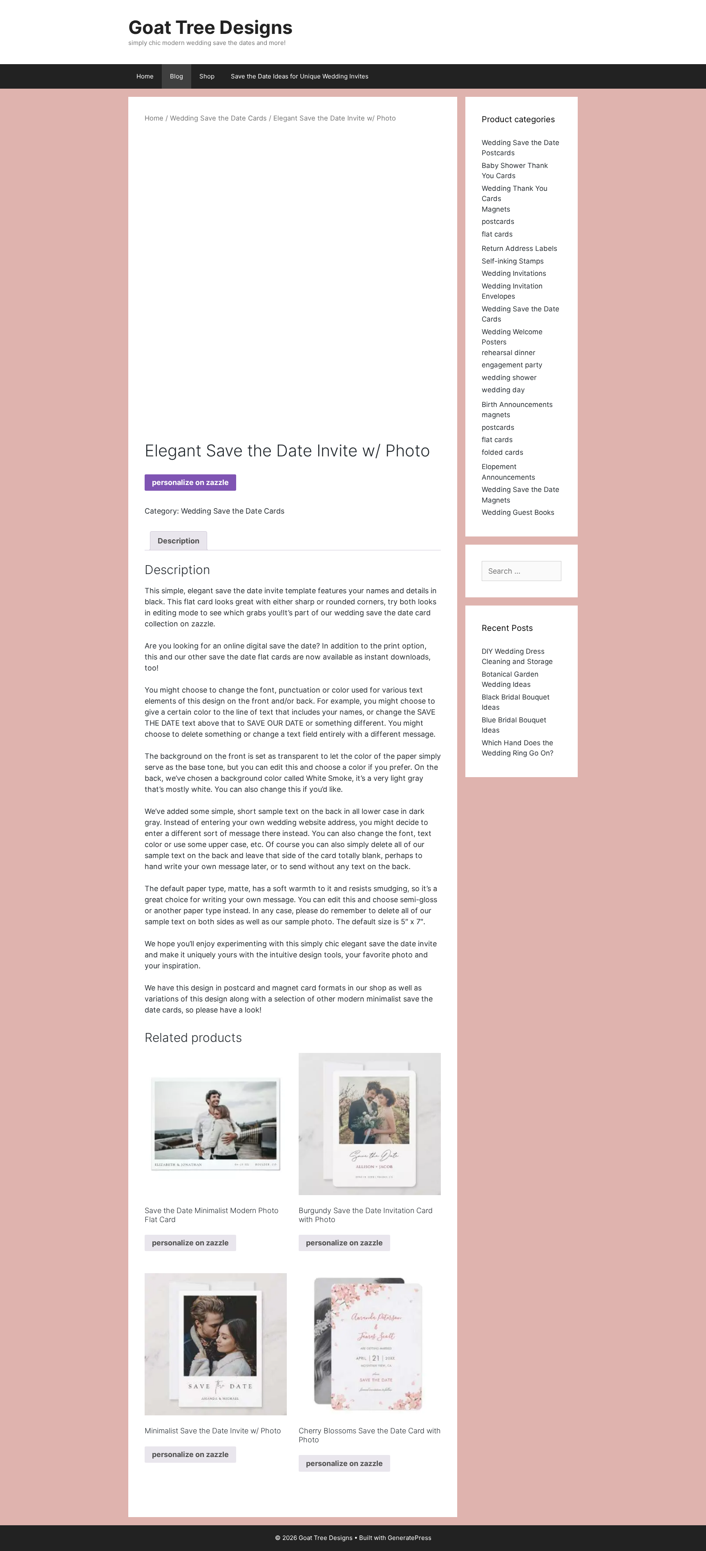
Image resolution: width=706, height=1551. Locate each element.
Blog (176, 76)
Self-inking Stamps (513, 261)
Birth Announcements (517, 404)
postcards (498, 221)
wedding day (503, 390)
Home (145, 76)
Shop (206, 76)
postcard (239, 987)
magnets (496, 415)
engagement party (512, 365)
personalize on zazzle (190, 482)
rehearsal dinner (508, 353)
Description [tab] (178, 540)
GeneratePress (409, 1538)
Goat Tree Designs (210, 27)
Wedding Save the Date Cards (218, 118)
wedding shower (509, 377)
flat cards (497, 234)
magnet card (294, 987)
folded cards (502, 452)
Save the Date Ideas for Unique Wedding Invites (300, 76)
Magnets (496, 209)
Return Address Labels (519, 248)
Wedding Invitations (514, 273)
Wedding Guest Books (518, 512)
